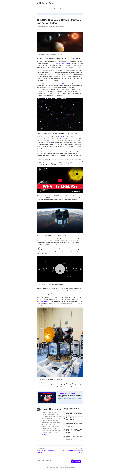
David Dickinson (41, 26)
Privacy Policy (63, 464)
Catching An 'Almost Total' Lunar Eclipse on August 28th (74, 437)
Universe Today (46, 3)
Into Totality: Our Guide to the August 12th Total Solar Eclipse (74, 412)
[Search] (82, 8)
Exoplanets (62, 26)
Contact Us (56, 464)
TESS (62, 137)
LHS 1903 (61, 83)
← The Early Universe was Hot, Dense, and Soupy (47, 451)
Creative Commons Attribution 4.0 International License (65, 467)
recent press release (59, 197)
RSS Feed (61, 7)
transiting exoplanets (52, 163)
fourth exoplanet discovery (63, 63)
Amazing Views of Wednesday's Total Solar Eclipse (74, 424)
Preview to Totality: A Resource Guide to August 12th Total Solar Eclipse (74, 431)
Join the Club (56, 7)
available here (45, 434)
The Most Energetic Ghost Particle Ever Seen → (72, 451)
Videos (41, 6)
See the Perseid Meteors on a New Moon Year (73, 418)
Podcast (46, 6)
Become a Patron (76, 461)
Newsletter (51, 6)
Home (38, 6)
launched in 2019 (43, 161)
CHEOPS (74, 159)
